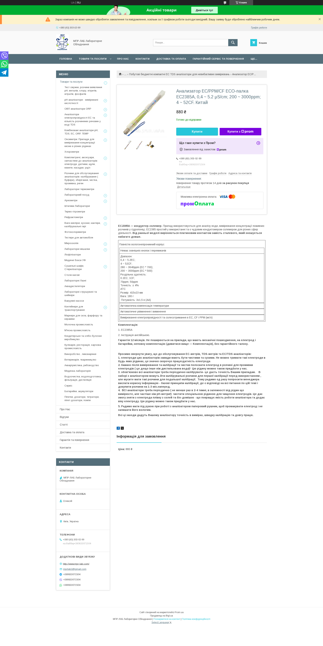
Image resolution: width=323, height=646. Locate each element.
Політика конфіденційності (196, 619)
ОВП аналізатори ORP (77, 108)
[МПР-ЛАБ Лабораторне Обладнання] (62, 49)
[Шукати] (233, 42)
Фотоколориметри (75, 232)
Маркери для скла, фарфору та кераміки (83, 317)
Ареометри (70, 200)
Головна (65, 58)
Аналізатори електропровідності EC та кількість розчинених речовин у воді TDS (82, 119)
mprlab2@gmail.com (74, 569)
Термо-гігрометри (74, 211)
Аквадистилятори (74, 286)
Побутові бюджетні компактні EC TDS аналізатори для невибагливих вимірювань (179, 74)
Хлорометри (71, 151)
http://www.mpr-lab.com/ (76, 563)
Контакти (143, 58)
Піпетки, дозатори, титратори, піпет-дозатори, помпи (81, 398)
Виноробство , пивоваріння (80, 354)
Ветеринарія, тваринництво (80, 359)
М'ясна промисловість (77, 330)
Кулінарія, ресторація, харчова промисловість (82, 346)
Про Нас (65, 409)
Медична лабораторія (77, 370)
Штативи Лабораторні (77, 206)
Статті (64, 424)
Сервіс (68, 385)
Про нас (123, 58)
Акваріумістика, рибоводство (81, 365)
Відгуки (64, 416)
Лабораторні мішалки (77, 249)
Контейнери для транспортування (74, 308)
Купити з (233, 131)
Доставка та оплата (171, 58)
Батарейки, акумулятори (78, 391)
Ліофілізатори (72, 254)
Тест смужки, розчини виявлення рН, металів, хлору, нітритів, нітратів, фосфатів (83, 90)
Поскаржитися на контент (166, 619)
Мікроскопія (71, 243)
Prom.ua (179, 612)
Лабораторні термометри (79, 189)
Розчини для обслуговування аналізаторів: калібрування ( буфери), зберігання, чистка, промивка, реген (81, 178)
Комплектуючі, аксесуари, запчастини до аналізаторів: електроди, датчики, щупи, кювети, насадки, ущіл (81, 162)
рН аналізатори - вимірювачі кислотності (81, 101)
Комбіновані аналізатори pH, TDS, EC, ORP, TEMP (81, 132)
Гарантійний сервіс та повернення (218, 58)
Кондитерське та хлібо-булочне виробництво (83, 337)
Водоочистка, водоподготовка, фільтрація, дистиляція (82, 378)
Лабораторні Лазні (75, 280)
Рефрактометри (73, 217)
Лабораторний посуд (76, 194)
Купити (197, 131)
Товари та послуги (93, 58)
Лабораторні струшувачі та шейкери (80, 293)
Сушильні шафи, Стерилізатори (74, 267)
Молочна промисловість (78, 324)
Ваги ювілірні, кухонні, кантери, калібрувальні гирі (82, 225)
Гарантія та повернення (74, 439)
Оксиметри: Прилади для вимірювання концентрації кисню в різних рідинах (79, 142)
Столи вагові (72, 275)
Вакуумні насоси (74, 300)
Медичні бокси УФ (75, 260)
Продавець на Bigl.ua (161, 615)
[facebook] (118, 428)
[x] (122, 428)
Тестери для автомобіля (78, 237)
